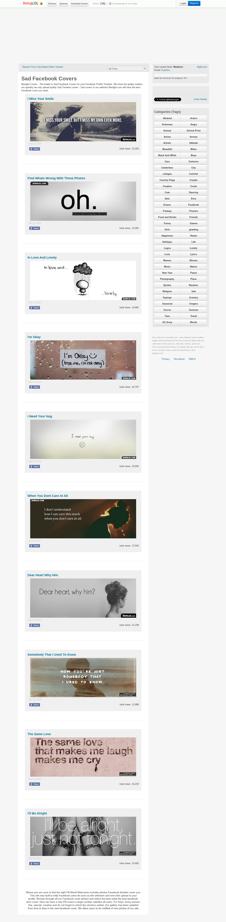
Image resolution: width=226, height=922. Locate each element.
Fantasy (167, 211)
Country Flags (167, 180)
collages (167, 174)
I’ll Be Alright (37, 813)
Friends (193, 217)
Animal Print (193, 130)
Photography (167, 279)
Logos (167, 248)
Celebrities (167, 167)
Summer (193, 310)
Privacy (166, 359)
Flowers (193, 211)
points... (167, 70)
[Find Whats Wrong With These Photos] (83, 201)
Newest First (28, 67)
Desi (167, 198)
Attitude (193, 143)
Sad (193, 291)
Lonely (193, 248)
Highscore (202, 67)
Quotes (167, 285)
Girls (167, 229)
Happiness (167, 235)
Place (194, 279)
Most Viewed (56, 67)
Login (183, 3)
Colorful (193, 174)
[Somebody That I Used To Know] (83, 677)
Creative (167, 186)
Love (167, 254)
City (193, 167)
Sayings (167, 297)
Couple (193, 180)
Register (194, 3)
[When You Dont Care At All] (83, 518)
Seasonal (167, 303)
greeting (193, 229)
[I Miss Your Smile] (83, 121)
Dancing (193, 192)
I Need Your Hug (40, 416)
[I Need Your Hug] (83, 439)
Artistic (167, 143)
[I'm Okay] (83, 359)
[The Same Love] (83, 756)
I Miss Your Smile (41, 99)
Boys (193, 155)
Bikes (194, 149)
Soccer (167, 310)
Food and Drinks (167, 217)
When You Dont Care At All (48, 496)
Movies (193, 260)
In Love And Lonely (42, 257)
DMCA (192, 359)
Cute (167, 192)
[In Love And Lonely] (83, 280)
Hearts (193, 235)
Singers (193, 303)
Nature (193, 266)
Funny (167, 223)
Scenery (193, 297)
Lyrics (193, 254)
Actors (193, 118)
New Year (167, 272)
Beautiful (167, 149)
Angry (193, 124)
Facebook (193, 204)
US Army (167, 322)
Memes (167, 260)
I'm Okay (34, 337)
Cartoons (193, 161)
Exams (167, 204)
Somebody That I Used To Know (52, 654)
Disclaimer (179, 359)
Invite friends (200, 99)
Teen (167, 316)
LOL (31, 3)
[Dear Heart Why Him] (83, 598)
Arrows (193, 136)
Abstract (167, 118)
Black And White (167, 155)
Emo (193, 198)
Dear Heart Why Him (43, 575)
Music (167, 266)
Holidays (167, 242)
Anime (167, 136)
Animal (167, 130)
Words (193, 322)
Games (193, 223)
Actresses (167, 124)
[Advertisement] (113, 35)
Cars (167, 161)
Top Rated (42, 67)
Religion (167, 291)
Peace (193, 272)
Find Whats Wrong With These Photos (56, 178)
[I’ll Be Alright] (83, 836)
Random (193, 285)
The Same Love (39, 734)
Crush (193, 186)
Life (194, 242)
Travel (193, 316)
